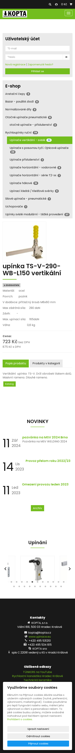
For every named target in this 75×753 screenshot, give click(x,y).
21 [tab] (61, 587)
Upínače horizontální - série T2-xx (35, 175)
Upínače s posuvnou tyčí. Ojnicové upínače (39, 149)
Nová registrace (15, 64)
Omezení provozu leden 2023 (45, 484)
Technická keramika (37, 680)
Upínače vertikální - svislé (30, 140)
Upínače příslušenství (26, 160)
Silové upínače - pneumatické (27, 199)
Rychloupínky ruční (21, 133)
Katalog (9, 383)
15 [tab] (29, 587)
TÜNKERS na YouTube (37, 672)
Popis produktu (15, 363)
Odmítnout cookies (38, 736)
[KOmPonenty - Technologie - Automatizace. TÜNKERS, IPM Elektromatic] (15, 14)
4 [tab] (27, 582)
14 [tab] (24, 587)
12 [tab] (14, 587)
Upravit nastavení (38, 729)
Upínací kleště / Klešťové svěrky (34, 191)
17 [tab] (40, 587)
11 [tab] (63, 582)
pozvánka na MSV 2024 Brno (45, 437)
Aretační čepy (17, 94)
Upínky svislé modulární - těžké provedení (36, 214)
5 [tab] (32, 582)
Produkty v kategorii (46, 363)
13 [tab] (19, 587)
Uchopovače (15, 206)
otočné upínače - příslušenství (33, 125)
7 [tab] (42, 582)
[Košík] (71, 4)
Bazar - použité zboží (21, 102)
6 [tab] (37, 582)
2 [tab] (16, 582)
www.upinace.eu (40, 637)
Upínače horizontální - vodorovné (35, 167)
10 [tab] (58, 582)
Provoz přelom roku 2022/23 (48, 461)
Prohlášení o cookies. (20, 719)
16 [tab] (35, 587)
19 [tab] (50, 587)
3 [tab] (22, 582)
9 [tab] (53, 582)
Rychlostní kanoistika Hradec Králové (37, 676)
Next (70, 569)
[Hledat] (50, 4)
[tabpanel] (37, 569)
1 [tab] (11, 582)
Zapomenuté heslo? (40, 64)
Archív (37, 508)
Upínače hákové (23, 183)
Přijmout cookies (38, 743)
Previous (5, 569)
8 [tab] (48, 582)
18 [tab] (45, 587)
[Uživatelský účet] (56, 4)
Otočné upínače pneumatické (28, 117)
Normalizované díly (20, 109)
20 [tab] (56, 587)
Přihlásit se (37, 71)
